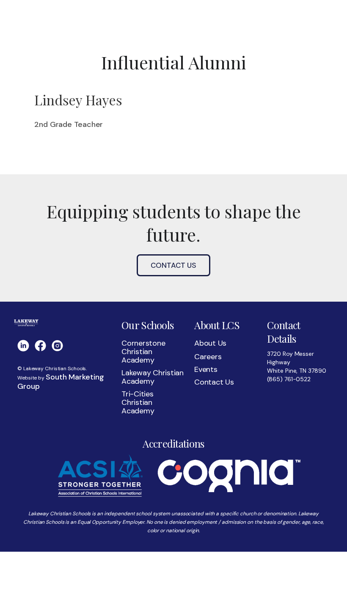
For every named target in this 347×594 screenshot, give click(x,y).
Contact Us (173, 265)
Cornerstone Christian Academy (143, 351)
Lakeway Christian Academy (152, 376)
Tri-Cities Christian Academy (137, 402)
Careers (207, 356)
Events (206, 369)
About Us (210, 343)
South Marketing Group (60, 381)
